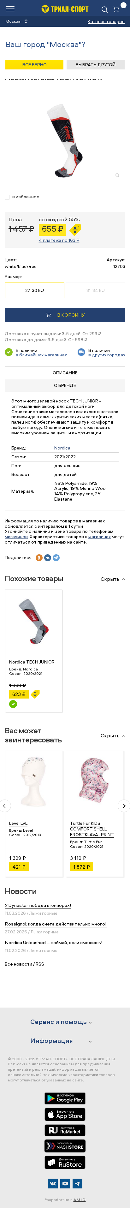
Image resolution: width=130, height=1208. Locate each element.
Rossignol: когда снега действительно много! (56, 923)
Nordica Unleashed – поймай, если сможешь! (54, 942)
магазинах (99, 536)
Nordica (62, 448)
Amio (80, 1199)
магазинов (16, 536)
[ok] (39, 557)
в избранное (25, 196)
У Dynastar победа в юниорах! (38, 905)
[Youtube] (65, 1183)
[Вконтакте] (53, 1183)
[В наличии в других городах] (13, 704)
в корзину (71, 315)
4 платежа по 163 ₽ (59, 240)
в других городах (106, 355)
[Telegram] (77, 1183)
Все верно (34, 65)
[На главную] (65, 8)
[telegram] (56, 557)
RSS (40, 964)
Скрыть (110, 579)
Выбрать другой (95, 65)
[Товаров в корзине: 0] (117, 9)
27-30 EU (34, 290)
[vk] (47, 557)
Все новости (18, 964)
